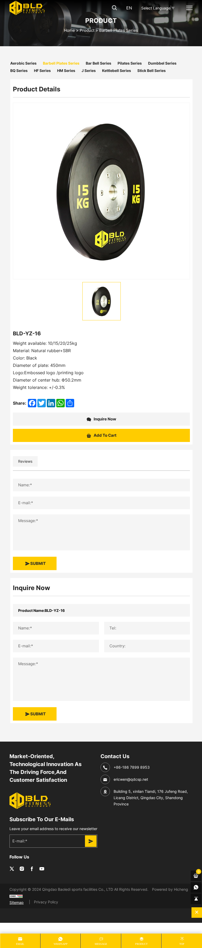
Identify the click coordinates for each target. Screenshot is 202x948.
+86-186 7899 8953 (132, 767)
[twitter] (11, 869)
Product (87, 30)
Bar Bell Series (98, 63)
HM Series (66, 70)
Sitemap (16, 902)
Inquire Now (104, 419)
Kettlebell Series (116, 70)
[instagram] (21, 869)
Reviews (25, 461)
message (101, 943)
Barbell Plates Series (118, 30)
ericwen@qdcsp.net (131, 779)
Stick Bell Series (151, 70)
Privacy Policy (46, 901)
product (141, 943)
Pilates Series (130, 63)
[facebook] (31, 869)
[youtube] (41, 869)
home (69, 30)
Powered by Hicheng (170, 889)
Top (181, 943)
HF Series (42, 70)
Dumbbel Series (162, 63)
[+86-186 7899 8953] (196, 887)
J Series (89, 70)
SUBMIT (37, 563)
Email (20, 943)
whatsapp (61, 943)
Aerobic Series (23, 63)
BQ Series (19, 70)
